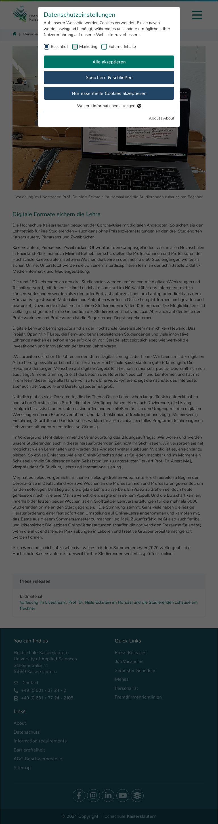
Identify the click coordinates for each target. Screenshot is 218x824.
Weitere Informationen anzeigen (107, 105)
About (154, 118)
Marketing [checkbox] (88, 46)
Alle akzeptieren (109, 62)
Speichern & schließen (109, 77)
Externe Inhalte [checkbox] (122, 46)
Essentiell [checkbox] (59, 46)
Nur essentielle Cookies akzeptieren (109, 93)
